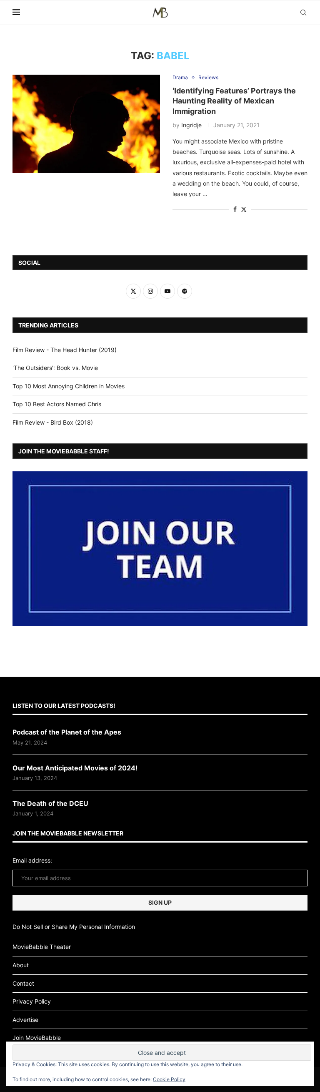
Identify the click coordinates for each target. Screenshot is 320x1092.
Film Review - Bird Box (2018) (52, 422)
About (20, 965)
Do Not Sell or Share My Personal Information (73, 926)
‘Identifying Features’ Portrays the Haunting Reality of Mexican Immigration (234, 101)
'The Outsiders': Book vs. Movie (55, 367)
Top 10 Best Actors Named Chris (56, 404)
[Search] (303, 12)
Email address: (32, 860)
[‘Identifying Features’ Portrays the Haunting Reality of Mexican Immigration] (86, 124)
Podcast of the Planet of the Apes (66, 732)
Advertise (25, 1019)
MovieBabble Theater (41, 946)
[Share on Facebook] (235, 209)
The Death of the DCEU (50, 803)
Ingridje (191, 124)
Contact (23, 983)
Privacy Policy (31, 1001)
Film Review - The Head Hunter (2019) (64, 349)
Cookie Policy (169, 1079)
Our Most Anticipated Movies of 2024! (75, 768)
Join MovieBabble (36, 1037)
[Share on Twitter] (244, 209)
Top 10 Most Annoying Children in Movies (68, 386)
